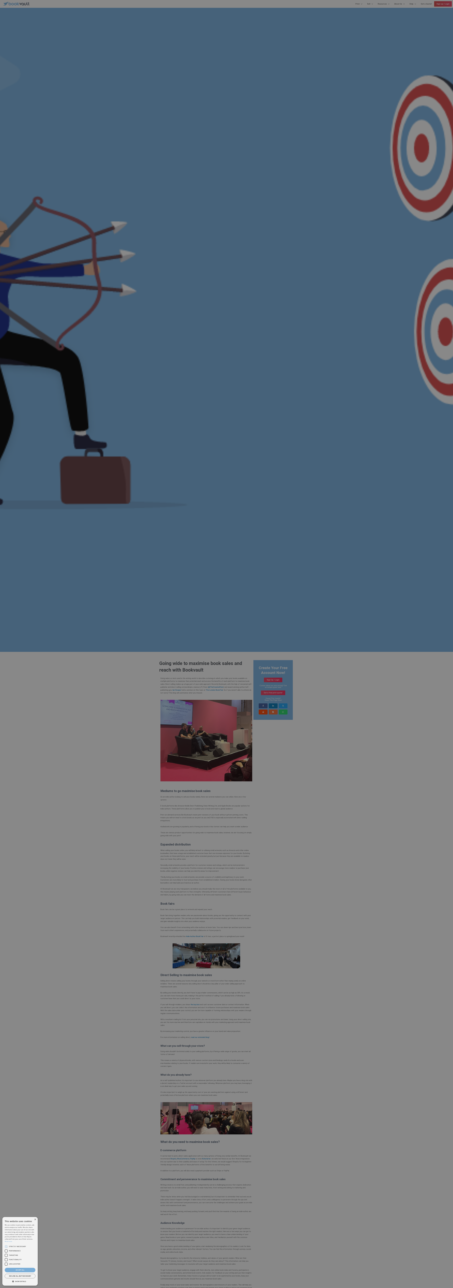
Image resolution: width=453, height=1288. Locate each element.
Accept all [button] (20, 1270)
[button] (20, 1281)
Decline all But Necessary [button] (20, 1276)
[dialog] (20, 1251)
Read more (8, 1241)
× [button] (35, 1219)
